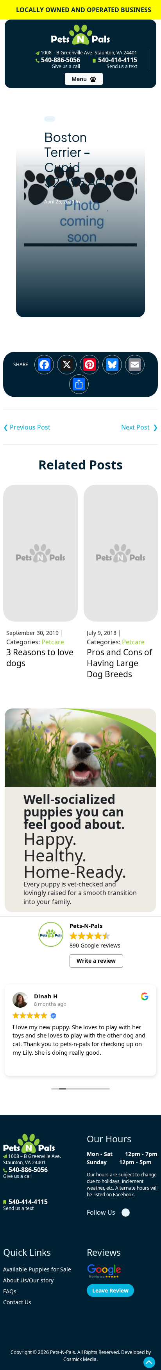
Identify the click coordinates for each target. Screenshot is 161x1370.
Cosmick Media (80, 1359)
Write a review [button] (96, 960)
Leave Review (110, 1290)
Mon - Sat (100, 1154)
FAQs (9, 1291)
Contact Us (17, 1302)
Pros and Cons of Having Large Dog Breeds (119, 663)
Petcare (52, 642)
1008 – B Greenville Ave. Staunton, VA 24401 (88, 52)
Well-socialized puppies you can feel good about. (74, 812)
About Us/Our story (28, 1280)
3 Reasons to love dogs (39, 658)
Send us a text (122, 66)
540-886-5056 (59, 63)
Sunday (97, 1162)
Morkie (119, 427)
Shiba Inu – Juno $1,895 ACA (41, 427)
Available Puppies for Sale (37, 1269)
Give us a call (66, 66)
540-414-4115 (117, 63)
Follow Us (101, 1212)
